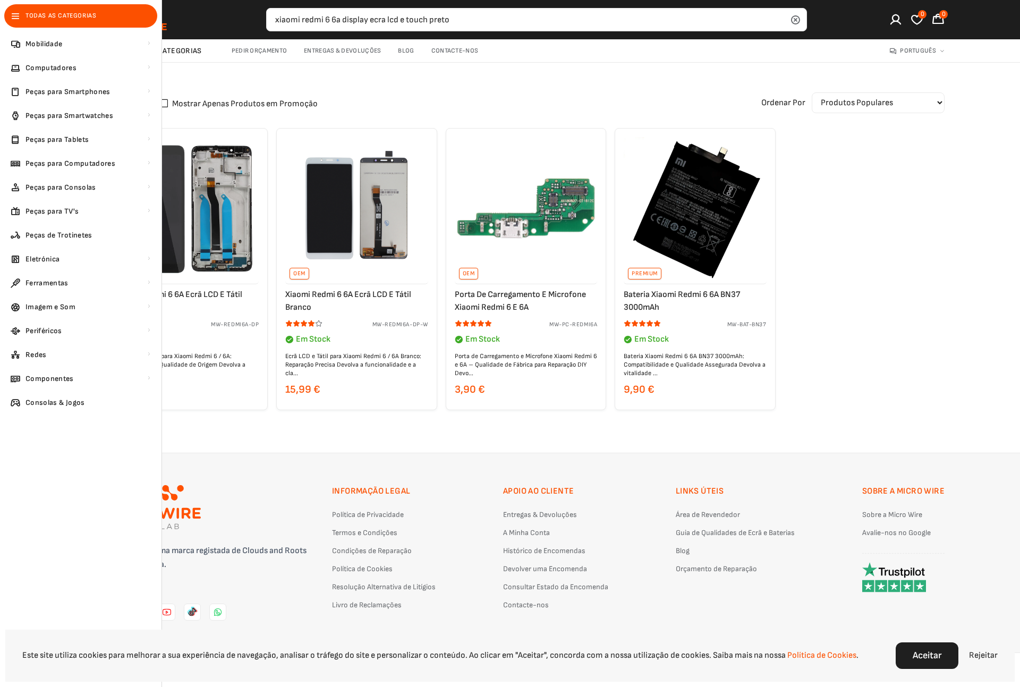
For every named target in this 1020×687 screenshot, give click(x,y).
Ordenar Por (783, 103)
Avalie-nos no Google (896, 532)
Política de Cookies (362, 568)
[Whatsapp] (217, 612)
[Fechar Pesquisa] (795, 19)
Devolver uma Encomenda (545, 568)
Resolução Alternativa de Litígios (384, 586)
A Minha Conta (526, 532)
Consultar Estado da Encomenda (555, 586)
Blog (406, 51)
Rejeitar (983, 655)
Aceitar (927, 655)
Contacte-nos (455, 51)
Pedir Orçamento (259, 51)
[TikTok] (192, 612)
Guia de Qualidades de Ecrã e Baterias (735, 532)
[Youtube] (166, 612)
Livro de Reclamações (367, 604)
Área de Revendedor (708, 514)
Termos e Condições (364, 532)
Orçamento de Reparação (716, 568)
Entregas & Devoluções (342, 51)
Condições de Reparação (372, 550)
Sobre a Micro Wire (892, 514)
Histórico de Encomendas (544, 550)
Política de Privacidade (368, 514)
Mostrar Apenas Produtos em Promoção (245, 104)
